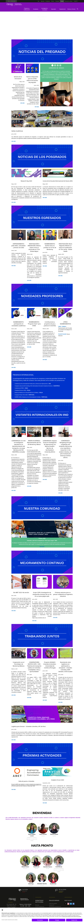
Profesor (52, 1)
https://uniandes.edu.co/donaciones (23, 890)
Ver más (22, 103)
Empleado (57, 1)
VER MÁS (42, 546)
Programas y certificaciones (27, 9)
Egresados (53, 9)
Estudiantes (47, 1)
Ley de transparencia (39, 906)
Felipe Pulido (62, 334)
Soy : (39, 1)
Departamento (62, 9)
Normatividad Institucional (39, 901)
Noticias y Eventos (71, 9)
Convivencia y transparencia (55, 906)
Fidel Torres (62, 326)
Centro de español (53, 903)
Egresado (42, 1)
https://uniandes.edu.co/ (60, 890)
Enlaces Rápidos (54, 900)
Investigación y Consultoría (44, 9)
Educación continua (68, 1)
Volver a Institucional (11, 1)
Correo (62, 1)
